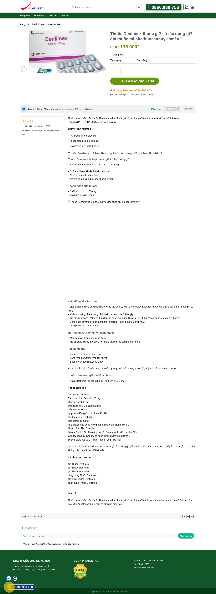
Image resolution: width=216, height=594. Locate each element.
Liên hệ (64, 15)
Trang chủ (25, 15)
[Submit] (139, 7)
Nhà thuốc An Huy (118, 591)
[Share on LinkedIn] (178, 109)
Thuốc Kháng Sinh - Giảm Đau (46, 24)
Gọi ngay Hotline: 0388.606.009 (131, 90)
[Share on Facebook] (166, 109)
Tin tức (53, 15)
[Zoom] (24, 69)
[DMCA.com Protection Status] (80, 571)
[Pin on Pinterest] (174, 109)
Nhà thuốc (39, 15)
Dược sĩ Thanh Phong (39, 109)
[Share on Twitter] (170, 109)
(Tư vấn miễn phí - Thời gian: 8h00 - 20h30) (132, 94)
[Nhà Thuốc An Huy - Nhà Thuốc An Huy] (35, 6)
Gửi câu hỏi (186, 536)
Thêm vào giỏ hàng (138, 81)
